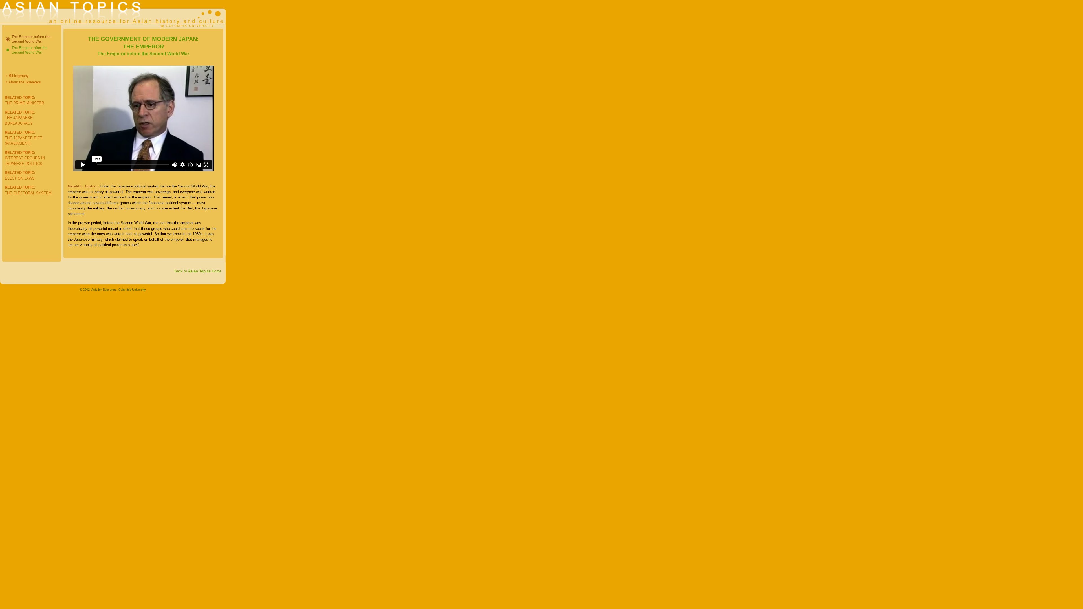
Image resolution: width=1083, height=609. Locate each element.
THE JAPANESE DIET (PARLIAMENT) (23, 137)
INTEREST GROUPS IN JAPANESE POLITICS (25, 158)
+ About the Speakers (23, 82)
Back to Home (197, 271)
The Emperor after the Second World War (29, 50)
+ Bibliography (17, 76)
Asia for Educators (104, 289)
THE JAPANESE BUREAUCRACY (20, 117)
